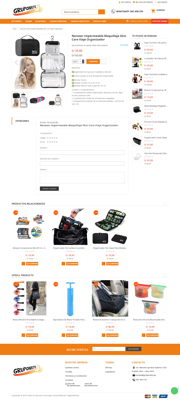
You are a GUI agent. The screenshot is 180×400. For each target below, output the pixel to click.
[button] (16, 62)
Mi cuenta (126, 2)
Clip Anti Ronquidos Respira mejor (156, 153)
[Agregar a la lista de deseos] (103, 61)
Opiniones (22, 120)
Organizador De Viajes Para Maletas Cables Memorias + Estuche (123, 248)
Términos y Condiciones (76, 376)
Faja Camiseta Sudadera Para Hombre (156, 74)
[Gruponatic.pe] (27, 9)
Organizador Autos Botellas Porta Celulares (156, 137)
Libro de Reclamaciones (91, 384)
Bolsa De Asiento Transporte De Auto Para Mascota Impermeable (124, 319)
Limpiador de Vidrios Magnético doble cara (156, 58)
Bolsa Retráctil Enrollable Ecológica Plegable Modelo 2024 (39, 319)
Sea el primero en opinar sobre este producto (90, 45)
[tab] (24, 121)
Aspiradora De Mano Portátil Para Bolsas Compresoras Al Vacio (82, 319)
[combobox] (80, 11)
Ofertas (108, 367)
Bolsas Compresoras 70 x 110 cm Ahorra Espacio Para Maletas (156, 90)
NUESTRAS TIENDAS (160, 21)
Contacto (69, 380)
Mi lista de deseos (144, 2)
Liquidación (110, 371)
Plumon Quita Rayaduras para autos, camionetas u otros (156, 121)
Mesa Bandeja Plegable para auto (156, 106)
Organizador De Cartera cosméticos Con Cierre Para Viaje (80, 248)
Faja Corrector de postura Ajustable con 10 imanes (156, 42)
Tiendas (68, 371)
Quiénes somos (72, 367)
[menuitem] (17, 21)
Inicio (15, 29)
